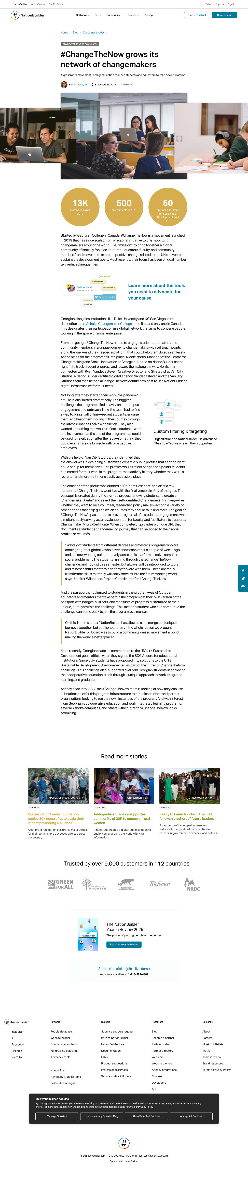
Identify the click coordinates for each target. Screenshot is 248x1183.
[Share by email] (243, 586)
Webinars (157, 1057)
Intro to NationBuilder (114, 1038)
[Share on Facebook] (242, 570)
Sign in (231, 4)
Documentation (111, 1051)
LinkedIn (16, 1051)
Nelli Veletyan (79, 84)
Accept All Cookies (191, 1116)
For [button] (96, 15)
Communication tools (64, 1044)
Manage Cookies (57, 1116)
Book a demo (224, 15)
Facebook (17, 1044)
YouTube (16, 1057)
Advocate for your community (80, 44)
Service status (110, 1076)
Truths (206, 1051)
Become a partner (163, 1038)
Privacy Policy (145, 1106)
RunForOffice (56, 4)
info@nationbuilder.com (92, 1155)
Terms (206, 1070)
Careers (207, 1038)
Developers (159, 1082)
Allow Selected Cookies (146, 1116)
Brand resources (212, 1063)
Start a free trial (197, 15)
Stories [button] (132, 15)
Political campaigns (63, 1083)
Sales (208, 4)
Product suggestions (114, 1063)
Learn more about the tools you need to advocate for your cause (156, 292)
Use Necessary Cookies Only (102, 1116)
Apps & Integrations (164, 1070)
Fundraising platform (64, 1051)
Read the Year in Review (124, 944)
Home (64, 32)
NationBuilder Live (112, 1044)
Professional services (114, 1070)
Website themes (162, 1063)
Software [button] (81, 15)
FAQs (104, 1057)
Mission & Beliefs (212, 1044)
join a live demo (138, 969)
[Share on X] (243, 578)
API (154, 1089)
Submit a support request (117, 1031)
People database (61, 1031)
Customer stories (94, 32)
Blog (75, 32)
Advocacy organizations (66, 1077)
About (206, 1031)
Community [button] (113, 15)
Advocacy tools (60, 1057)
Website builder (60, 1038)
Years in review (211, 1057)
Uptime (126, 1076)
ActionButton (38, 4)
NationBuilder (20, 4)
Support (219, 4)
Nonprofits (57, 1070)
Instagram (17, 1032)
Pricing (148, 15)
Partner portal (160, 1044)
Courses (157, 1076)
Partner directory (162, 1051)
